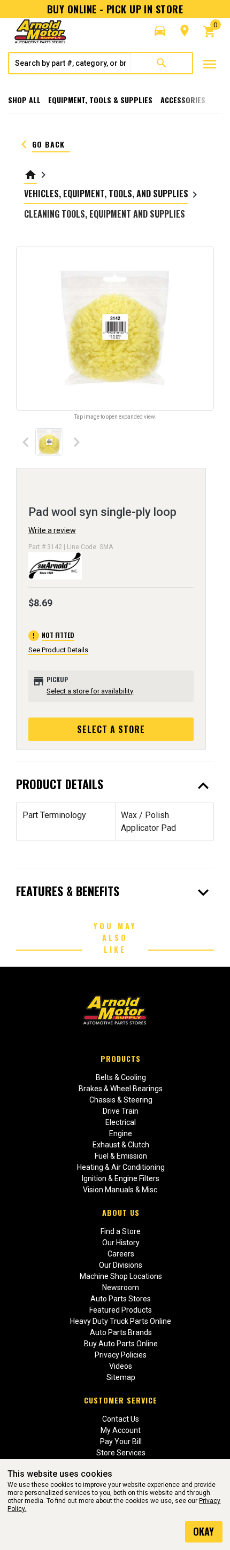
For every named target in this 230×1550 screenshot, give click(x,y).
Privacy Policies (121, 1355)
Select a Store (111, 729)
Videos (120, 1366)
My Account (121, 1430)
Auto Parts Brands (121, 1332)
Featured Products (120, 1310)
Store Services (120, 1452)
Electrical (120, 1122)
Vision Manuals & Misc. (121, 1189)
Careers (121, 1254)
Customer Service (120, 1400)
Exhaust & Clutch (121, 1144)
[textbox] (70, 63)
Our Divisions (120, 1265)
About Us (121, 1212)
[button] (159, 31)
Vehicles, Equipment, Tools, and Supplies (106, 193)
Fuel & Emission (121, 1156)
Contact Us (120, 1419)
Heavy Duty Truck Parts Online (120, 1321)
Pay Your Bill (121, 1441)
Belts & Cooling (121, 1077)
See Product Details (58, 650)
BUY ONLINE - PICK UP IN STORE (115, 9)
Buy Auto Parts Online (121, 1343)
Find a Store (121, 1231)
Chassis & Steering (120, 1100)
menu (209, 64)
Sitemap (120, 1377)
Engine (120, 1133)
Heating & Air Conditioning (121, 1167)
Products (121, 1058)
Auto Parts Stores (120, 1298)
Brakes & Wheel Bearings (121, 1088)
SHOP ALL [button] (24, 99)
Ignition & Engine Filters (120, 1178)
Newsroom (120, 1287)
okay (203, 1531)
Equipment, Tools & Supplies (100, 99)
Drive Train (121, 1111)
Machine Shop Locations (121, 1276)
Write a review (52, 530)
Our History (121, 1242)
